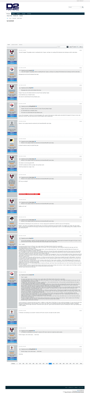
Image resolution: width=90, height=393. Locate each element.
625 (50, 363)
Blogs (13, 13)
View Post (33, 70)
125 (20, 363)
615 (30, 363)
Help (66, 387)
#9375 (81, 346)
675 (73, 363)
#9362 (81, 67)
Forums (8, 13)
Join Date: (10, 58)
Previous (13, 363)
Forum (10, 18)
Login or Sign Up (80, 0)
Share (13, 61)
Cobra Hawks (12, 126)
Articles (18, 13)
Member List (15, 15)
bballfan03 (11, 315)
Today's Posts (9, 15)
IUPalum (12, 179)
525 (23, 363)
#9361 (81, 50)
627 (57, 363)
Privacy (76, 387)
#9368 (81, 174)
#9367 (81, 156)
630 (67, 363)
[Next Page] (77, 47)
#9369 (81, 199)
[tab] (9, 45)
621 (36, 363)
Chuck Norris (12, 204)
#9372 (81, 272)
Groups (23, 13)
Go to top (81, 387)
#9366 (81, 138)
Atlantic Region (19, 18)
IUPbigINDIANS (11, 90)
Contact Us (71, 387)
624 (47, 363)
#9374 (81, 328)
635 (70, 363)
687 (77, 363)
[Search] (83, 7)
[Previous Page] (76, 47)
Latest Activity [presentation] (14, 44)
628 (60, 363)
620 (33, 363)
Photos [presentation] (20, 44)
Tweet (13, 63)
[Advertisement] (45, 32)
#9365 (81, 121)
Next (81, 363)
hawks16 (12, 55)
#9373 (81, 310)
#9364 (81, 103)
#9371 (81, 235)
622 (40, 363)
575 (26, 363)
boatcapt (12, 222)
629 (63, 363)
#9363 (81, 85)
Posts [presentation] (9, 44)
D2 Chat (29, 13)
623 (43, 363)
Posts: (11, 59)
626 (53, 363)
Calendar (21, 15)
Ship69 (11, 72)
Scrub (11, 143)
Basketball (14, 18)
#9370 (81, 217)
